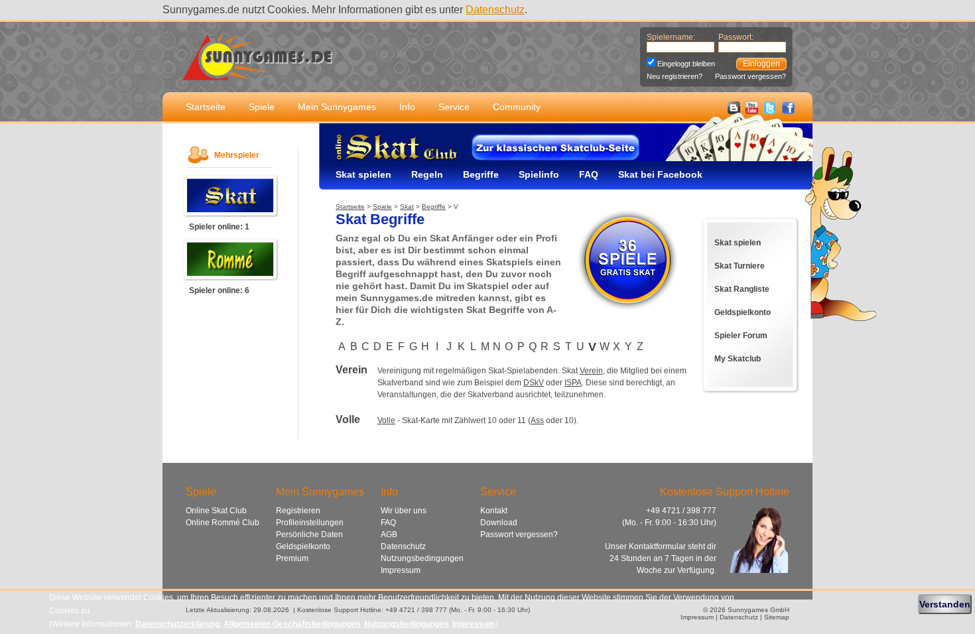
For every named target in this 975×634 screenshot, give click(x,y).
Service (454, 106)
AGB (389, 534)
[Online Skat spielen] (230, 214)
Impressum (401, 570)
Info (407, 106)
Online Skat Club (216, 510)
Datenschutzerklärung (177, 624)
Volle (386, 420)
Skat (407, 206)
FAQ (588, 174)
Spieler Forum (740, 335)
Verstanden (944, 604)
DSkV (533, 382)
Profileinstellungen (310, 522)
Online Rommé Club (222, 522)
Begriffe (481, 174)
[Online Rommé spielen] (230, 278)
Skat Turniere (739, 266)
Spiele (262, 106)
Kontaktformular (657, 546)
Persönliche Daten (309, 534)
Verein (591, 370)
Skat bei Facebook (660, 174)
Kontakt (493, 510)
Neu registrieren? (674, 76)
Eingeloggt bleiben (686, 64)
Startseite (206, 106)
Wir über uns (403, 510)
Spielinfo (539, 174)
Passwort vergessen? (750, 76)
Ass (537, 420)
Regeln (427, 174)
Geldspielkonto (742, 312)
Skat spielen (363, 174)
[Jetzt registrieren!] (627, 310)
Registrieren (298, 510)
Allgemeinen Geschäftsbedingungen (292, 624)
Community (517, 106)
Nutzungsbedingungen (422, 558)
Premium (292, 558)
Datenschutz (495, 9)
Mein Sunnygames (337, 106)
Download (498, 522)
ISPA (573, 382)
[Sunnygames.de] (257, 73)
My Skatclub (737, 358)
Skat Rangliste (741, 289)
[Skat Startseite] (382, 160)
